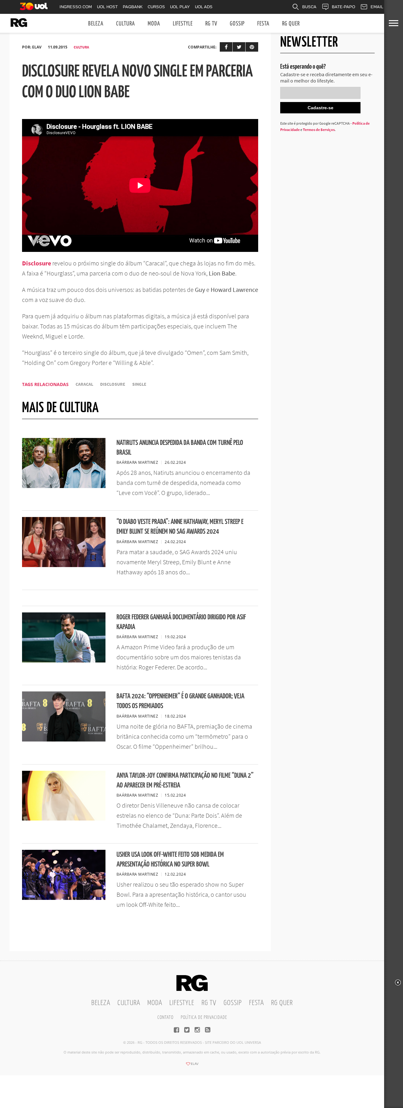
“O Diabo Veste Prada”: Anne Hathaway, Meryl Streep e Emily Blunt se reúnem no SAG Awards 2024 (179, 526)
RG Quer (291, 24)
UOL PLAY (180, 6)
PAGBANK (133, 6)
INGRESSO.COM (76, 6)
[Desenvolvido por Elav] (192, 1066)
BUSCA (309, 6)
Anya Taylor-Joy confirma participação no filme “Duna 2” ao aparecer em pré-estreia (184, 780)
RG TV (211, 24)
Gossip (237, 24)
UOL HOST (107, 6)
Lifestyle (183, 24)
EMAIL (377, 6)
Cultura (125, 24)
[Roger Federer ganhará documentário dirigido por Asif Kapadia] (63, 660)
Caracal (84, 384)
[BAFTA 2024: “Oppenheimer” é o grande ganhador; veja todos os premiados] (63, 739)
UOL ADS (204, 6)
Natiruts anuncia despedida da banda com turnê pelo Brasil (179, 447)
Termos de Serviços (319, 129)
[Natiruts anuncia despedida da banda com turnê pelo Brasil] (63, 486)
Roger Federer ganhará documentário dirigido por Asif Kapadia (181, 622)
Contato (165, 1017)
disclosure (112, 384)
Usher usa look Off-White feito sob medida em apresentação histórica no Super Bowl (170, 859)
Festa (263, 24)
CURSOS (156, 6)
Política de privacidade (204, 1017)
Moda (154, 24)
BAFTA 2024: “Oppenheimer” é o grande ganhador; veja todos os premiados (180, 701)
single (139, 384)
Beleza (96, 24)
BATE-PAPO (343, 6)
